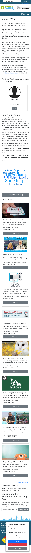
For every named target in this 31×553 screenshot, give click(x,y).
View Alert (15, 233)
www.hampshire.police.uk (10, 73)
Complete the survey (15, 195)
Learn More (17, 548)
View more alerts (23, 482)
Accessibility (5, 532)
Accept (17, 541)
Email (14, 108)
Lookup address (23, 510)
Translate (26, 3)
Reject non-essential (17, 545)
